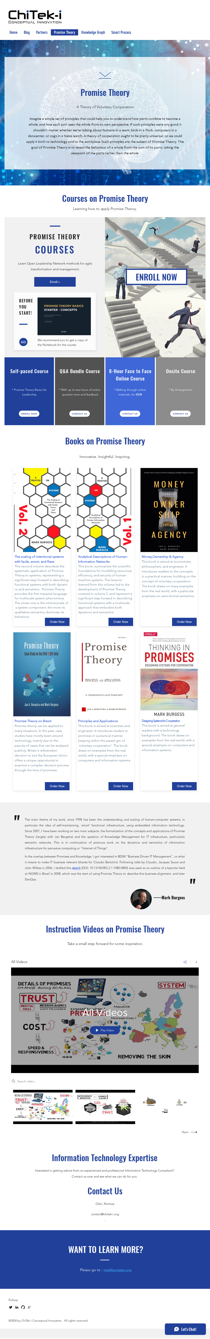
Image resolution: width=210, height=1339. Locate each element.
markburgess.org (117, 1270)
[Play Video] (43, 1107)
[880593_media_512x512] (23, 1307)
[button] (79, 414)
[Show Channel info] (195, 962)
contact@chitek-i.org (105, 1214)
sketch (76, 868)
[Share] (185, 962)
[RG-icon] (29, 1307)
